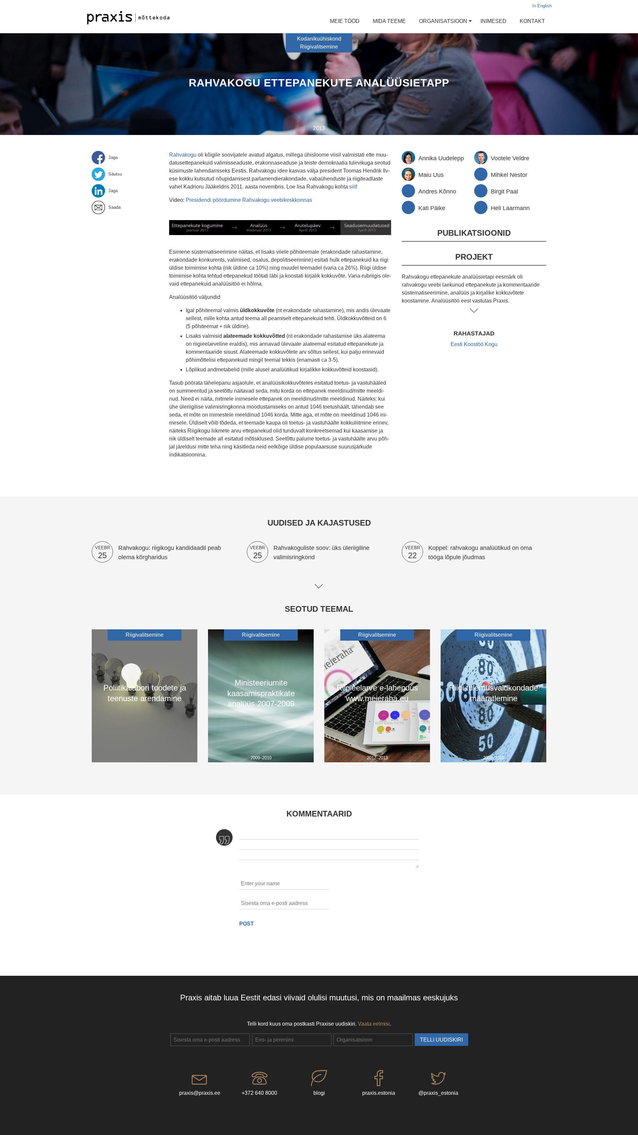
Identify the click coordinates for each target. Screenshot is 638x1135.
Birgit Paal (504, 191)
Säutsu (115, 174)
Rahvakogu (182, 155)
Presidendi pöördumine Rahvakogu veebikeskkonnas (249, 200)
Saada (114, 207)
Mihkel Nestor (509, 174)
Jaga (113, 157)
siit (352, 186)
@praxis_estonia (438, 1093)
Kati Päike (431, 207)
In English (542, 6)
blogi (319, 1093)
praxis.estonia (378, 1093)
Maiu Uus (431, 174)
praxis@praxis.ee (199, 1093)
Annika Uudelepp (441, 158)
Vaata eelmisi (374, 1024)
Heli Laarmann (510, 207)
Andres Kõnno (437, 191)
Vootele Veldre (510, 158)
